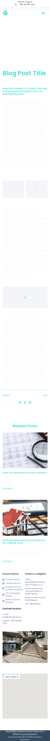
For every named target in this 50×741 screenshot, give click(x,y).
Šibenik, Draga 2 (25, 2)
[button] (43, 13)
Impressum (25, 739)
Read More (7, 488)
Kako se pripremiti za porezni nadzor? (25, 472)
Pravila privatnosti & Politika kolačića (25, 737)
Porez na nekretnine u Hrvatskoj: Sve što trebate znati (24, 542)
